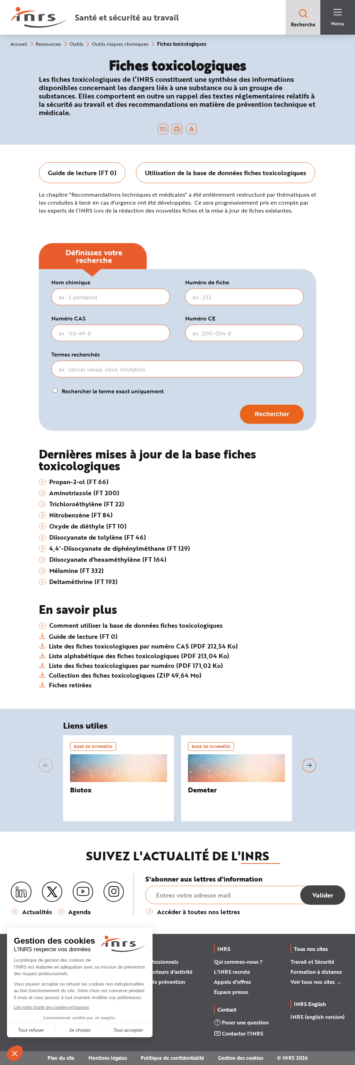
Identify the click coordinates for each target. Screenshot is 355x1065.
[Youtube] (82, 892)
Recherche (303, 24)
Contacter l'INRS (242, 1033)
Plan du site (61, 1058)
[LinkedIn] (21, 892)
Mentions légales (107, 1058)
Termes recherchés (75, 354)
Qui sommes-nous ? (238, 961)
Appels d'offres (232, 982)
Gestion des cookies (240, 1058)
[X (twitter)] (52, 892)
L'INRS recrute (232, 972)
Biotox (81, 789)
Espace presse (231, 992)
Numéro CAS (68, 318)
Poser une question (245, 1022)
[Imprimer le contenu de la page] (177, 129)
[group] (82, 172)
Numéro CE (200, 318)
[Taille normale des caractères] (191, 129)
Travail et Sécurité (312, 961)
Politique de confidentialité (172, 1058)
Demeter (202, 789)
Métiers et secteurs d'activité (157, 972)
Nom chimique (70, 282)
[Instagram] (113, 892)
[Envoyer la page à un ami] (163, 129)
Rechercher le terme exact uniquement (113, 391)
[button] (46, 765)
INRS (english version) (318, 1017)
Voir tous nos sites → (316, 982)
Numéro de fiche (207, 282)
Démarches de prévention (153, 982)
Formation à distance (316, 972)
